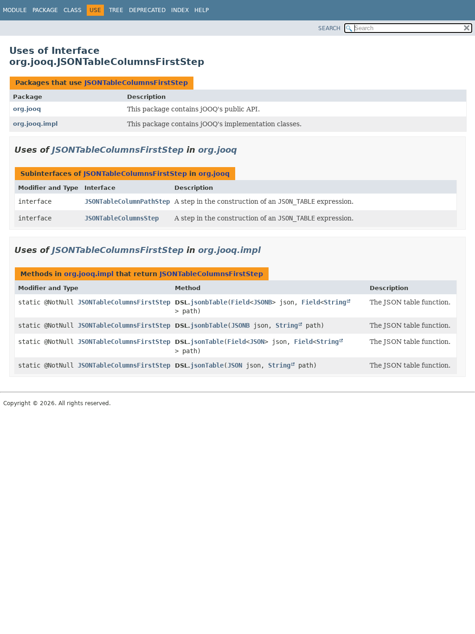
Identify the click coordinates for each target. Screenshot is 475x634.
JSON (257, 341)
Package (45, 10)
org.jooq (27, 108)
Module (15, 10)
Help (201, 10)
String (335, 302)
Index (180, 10)
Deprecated (147, 10)
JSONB (262, 302)
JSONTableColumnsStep (121, 218)
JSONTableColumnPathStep (127, 201)
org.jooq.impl (35, 123)
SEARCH (329, 28)
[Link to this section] (243, 150)
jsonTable (207, 341)
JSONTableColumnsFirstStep (136, 82)
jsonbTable (208, 302)
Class (73, 10)
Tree (116, 10)
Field (240, 302)
